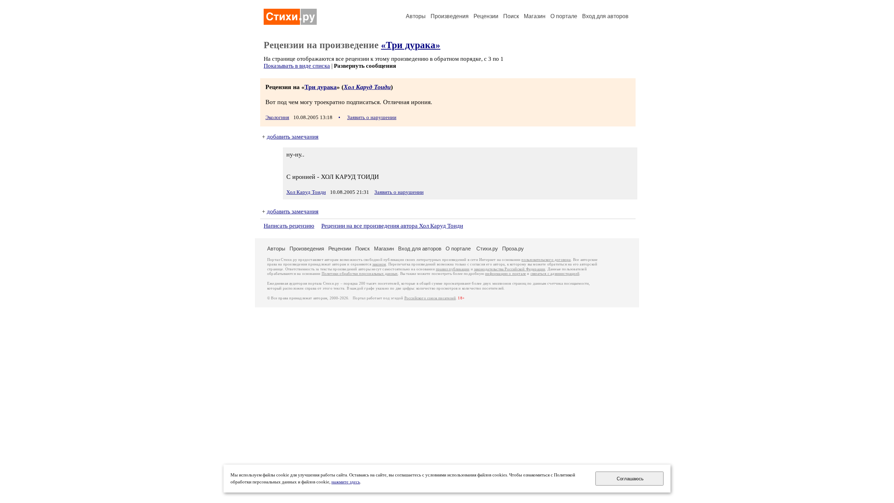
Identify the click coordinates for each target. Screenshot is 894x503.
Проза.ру (513, 249)
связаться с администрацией (554, 274)
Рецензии (486, 16)
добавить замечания (292, 136)
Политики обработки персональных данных (360, 274)
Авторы (416, 16)
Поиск (511, 16)
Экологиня (277, 117)
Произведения (450, 16)
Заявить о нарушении (371, 117)
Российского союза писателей (430, 298)
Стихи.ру (487, 249)
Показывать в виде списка (297, 66)
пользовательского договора (546, 260)
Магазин (534, 16)
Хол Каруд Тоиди (367, 86)
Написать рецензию (289, 226)
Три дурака (321, 86)
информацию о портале (505, 274)
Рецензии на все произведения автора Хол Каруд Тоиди (392, 226)
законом (379, 264)
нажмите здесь (345, 482)
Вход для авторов (605, 16)
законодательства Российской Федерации (509, 269)
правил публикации (452, 269)
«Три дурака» (410, 45)
